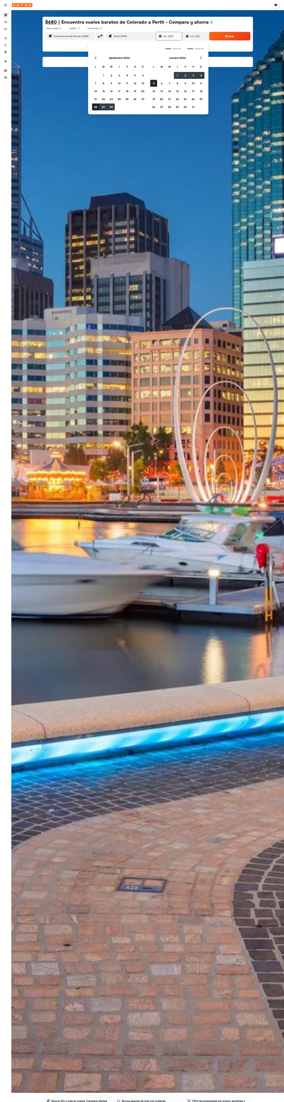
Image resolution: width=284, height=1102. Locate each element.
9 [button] (111, 83)
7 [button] (95, 83)
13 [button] (143, 83)
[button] (5, 5)
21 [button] (95, 99)
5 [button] (135, 75)
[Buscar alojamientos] (5, 22)
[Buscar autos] (5, 29)
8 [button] (103, 83)
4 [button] (127, 75)
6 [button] (143, 75)
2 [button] (111, 75)
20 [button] (142, 91)
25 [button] (127, 99)
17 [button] (119, 91)
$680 (51, 22)
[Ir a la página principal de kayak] (22, 5)
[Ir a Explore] (5, 38)
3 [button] (119, 75)
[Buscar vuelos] (5, 15)
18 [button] (127, 91)
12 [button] (135, 83)
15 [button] (103, 91)
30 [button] (111, 107)
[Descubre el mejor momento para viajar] (5, 52)
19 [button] (135, 91)
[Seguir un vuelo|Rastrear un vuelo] (5, 45)
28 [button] (95, 107)
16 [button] (111, 91)
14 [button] (95, 91)
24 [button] (119, 99)
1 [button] (103, 75)
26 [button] (134, 99)
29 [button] (103, 107)
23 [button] (111, 99)
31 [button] (193, 107)
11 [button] (127, 83)
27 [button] (143, 99)
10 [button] (119, 83)
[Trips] (5, 61)
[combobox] (54, 28)
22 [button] (103, 99)
